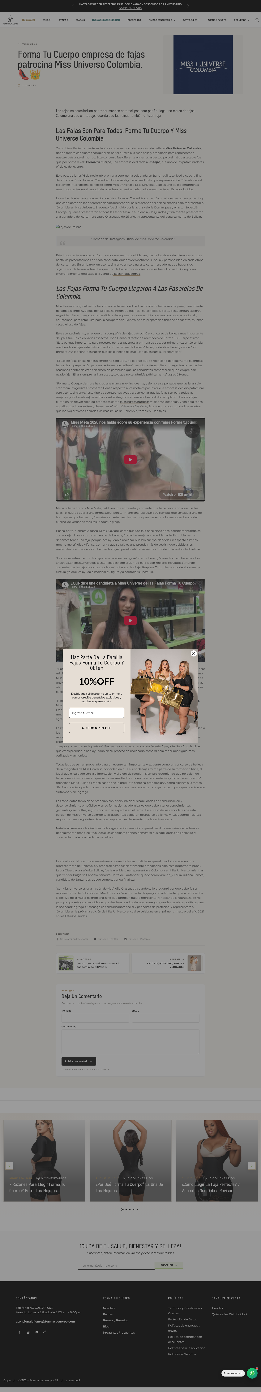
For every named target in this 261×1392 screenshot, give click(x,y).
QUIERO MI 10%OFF (96, 728)
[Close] (193, 653)
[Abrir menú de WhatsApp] (252, 1373)
